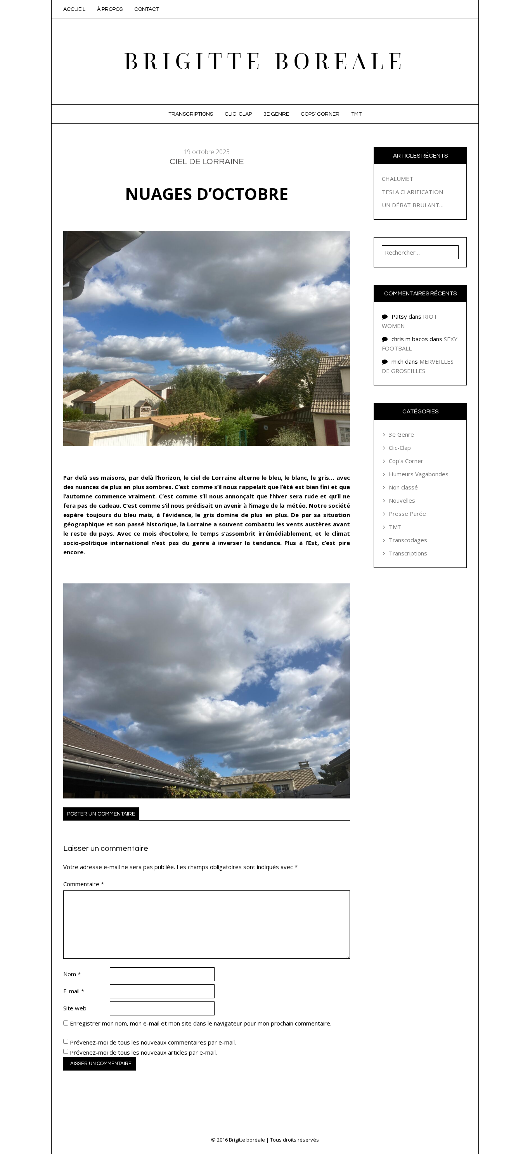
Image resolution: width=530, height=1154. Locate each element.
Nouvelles (402, 500)
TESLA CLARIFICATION (412, 192)
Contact (146, 9)
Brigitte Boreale (265, 61)
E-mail (73, 991)
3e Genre (276, 114)
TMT (356, 114)
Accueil (74, 9)
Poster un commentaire (101, 814)
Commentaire (83, 884)
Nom (72, 974)
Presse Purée (407, 513)
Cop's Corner (406, 461)
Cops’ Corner (320, 114)
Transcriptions (190, 114)
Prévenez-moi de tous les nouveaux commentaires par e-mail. (153, 1042)
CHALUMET (397, 178)
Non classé (403, 487)
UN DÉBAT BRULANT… (412, 205)
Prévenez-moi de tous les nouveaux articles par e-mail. (143, 1052)
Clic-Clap (238, 114)
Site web (75, 1008)
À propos (110, 9)
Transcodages (408, 540)
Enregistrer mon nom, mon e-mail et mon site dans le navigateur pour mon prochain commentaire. (200, 1023)
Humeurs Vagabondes (419, 474)
